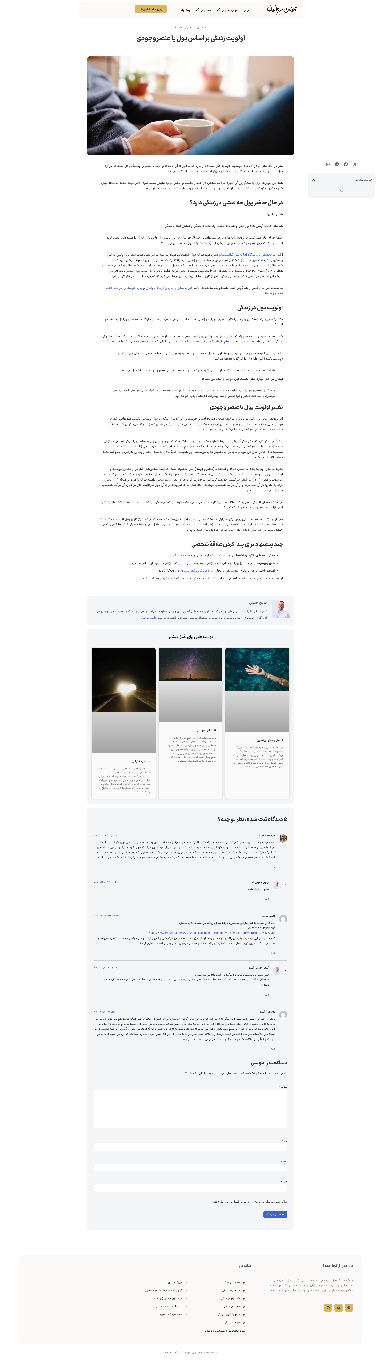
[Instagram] (328, 1308)
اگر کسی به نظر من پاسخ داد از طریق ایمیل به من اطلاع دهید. (248, 1201)
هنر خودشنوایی (141, 761)
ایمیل (283, 1160)
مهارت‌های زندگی (227, 10)
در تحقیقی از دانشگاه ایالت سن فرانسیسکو (247, 254)
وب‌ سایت (281, 1181)
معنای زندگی (203, 10)
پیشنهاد (185, 10)
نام (284, 1140)
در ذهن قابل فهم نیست (197, 570)
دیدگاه (283, 1086)
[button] (354, 164)
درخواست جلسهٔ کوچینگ (154, 617)
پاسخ (273, 867)
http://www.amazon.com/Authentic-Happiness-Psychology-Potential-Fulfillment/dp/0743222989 (212, 933)
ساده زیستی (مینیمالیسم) (190, 27)
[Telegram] (349, 1308)
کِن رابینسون (124, 353)
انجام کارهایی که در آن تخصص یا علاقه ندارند (201, 341)
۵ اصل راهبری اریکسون (270, 740)
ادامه (271, 1290)
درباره (246, 10)
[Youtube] (338, 1308)
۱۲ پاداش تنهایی (206, 731)
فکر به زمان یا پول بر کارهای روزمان (170, 288)
